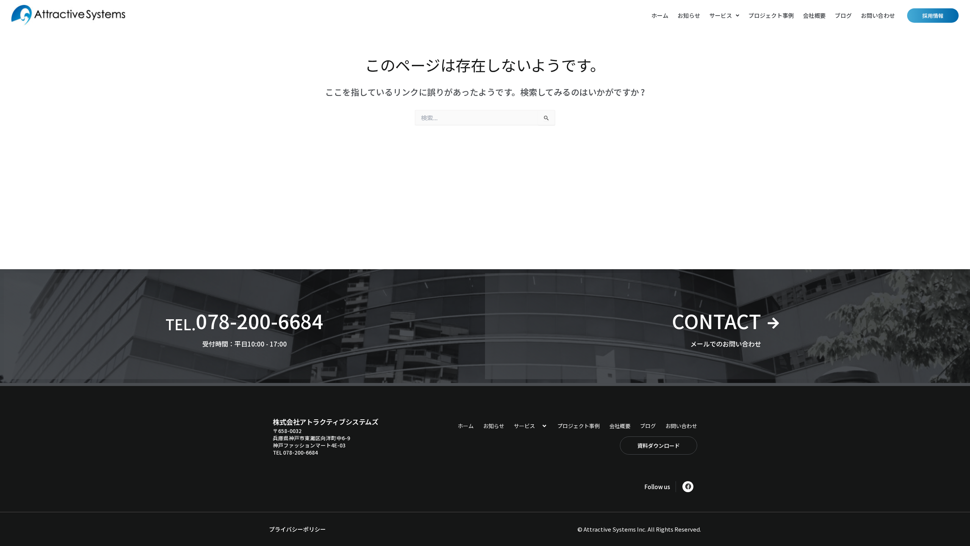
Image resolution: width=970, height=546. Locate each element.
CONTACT (716, 320)
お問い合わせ (878, 15)
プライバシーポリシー (297, 529)
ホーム (659, 15)
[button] (724, 15)
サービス (720, 15)
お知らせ (688, 15)
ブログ (843, 15)
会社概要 (814, 15)
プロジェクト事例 (771, 15)
